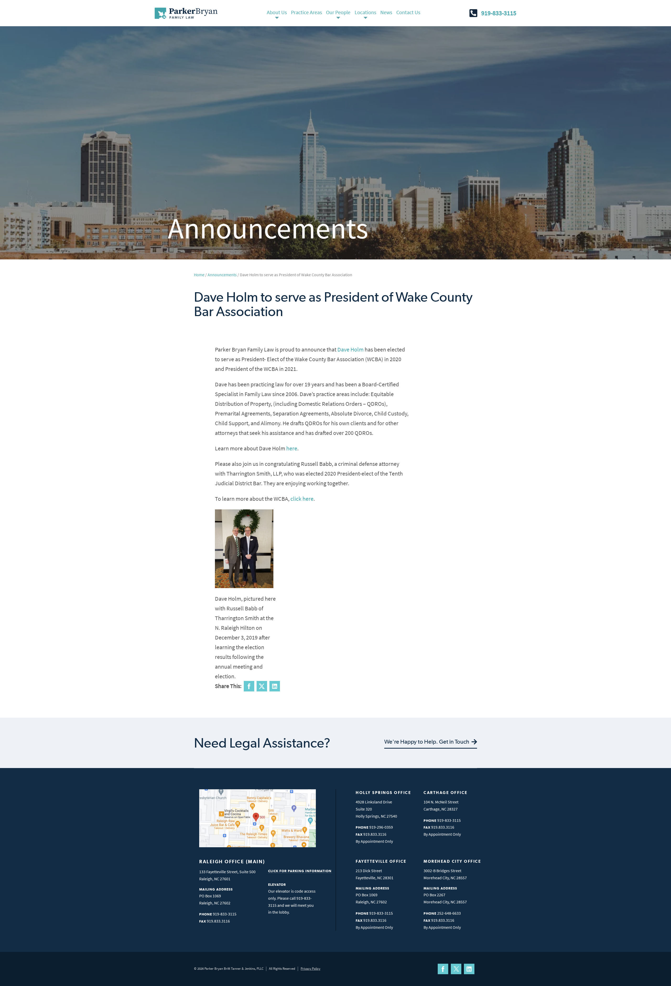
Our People (338, 12)
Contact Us (408, 12)
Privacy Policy (310, 968)
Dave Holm (350, 349)
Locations (365, 12)
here (291, 448)
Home (199, 274)
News (386, 12)
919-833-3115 (498, 13)
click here (301, 498)
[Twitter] (456, 969)
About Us (277, 12)
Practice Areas (306, 12)
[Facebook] (443, 969)
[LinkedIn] (469, 969)
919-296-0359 (381, 827)
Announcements (222, 274)
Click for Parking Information (300, 871)
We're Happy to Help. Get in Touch (427, 741)
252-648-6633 (449, 913)
